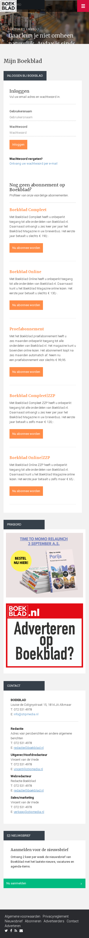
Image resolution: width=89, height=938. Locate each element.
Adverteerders (54, 921)
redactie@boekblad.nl (29, 747)
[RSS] (15, 931)
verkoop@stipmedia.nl (29, 812)
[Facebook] (11, 931)
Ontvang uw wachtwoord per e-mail (33, 163)
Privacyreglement (56, 916)
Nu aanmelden (16, 883)
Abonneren (33, 921)
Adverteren (13, 926)
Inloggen (18, 144)
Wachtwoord (18, 126)
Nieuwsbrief (14, 921)
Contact (73, 921)
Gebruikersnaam (20, 111)
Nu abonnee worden (26, 248)
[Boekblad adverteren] (44, 635)
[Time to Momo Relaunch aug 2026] (44, 563)
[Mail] (21, 931)
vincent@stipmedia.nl (28, 769)
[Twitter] (6, 931)
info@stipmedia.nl (26, 714)
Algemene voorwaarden (22, 916)
